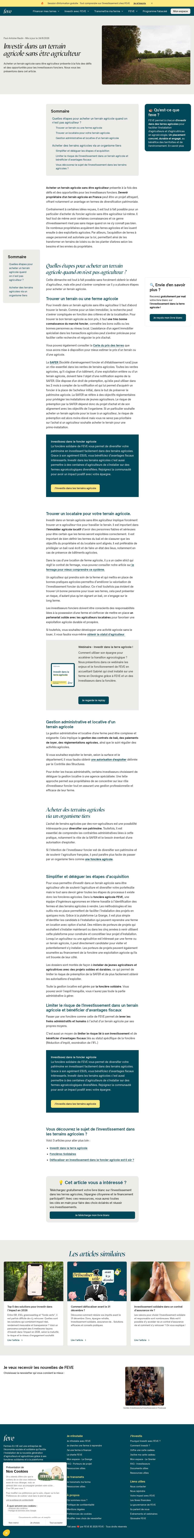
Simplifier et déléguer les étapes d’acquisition (83, 150)
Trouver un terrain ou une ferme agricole (79, 127)
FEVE (131, 11)
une (108, 759)
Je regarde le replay (93, 700)
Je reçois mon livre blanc (167, 317)
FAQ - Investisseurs (140, 1463)
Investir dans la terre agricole (68, 1148)
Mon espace (180, 11)
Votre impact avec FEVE (142, 1495)
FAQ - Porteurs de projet (79, 1463)
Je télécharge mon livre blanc (92, 1215)
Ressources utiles (76, 1468)
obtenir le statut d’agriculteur (106, 634)
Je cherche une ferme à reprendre (84, 1445)
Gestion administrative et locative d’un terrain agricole (87, 138)
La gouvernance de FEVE (143, 1504)
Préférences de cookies (79, 1514)
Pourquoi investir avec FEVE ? (145, 1441)
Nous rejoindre (137, 1491)
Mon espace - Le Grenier (143, 1459)
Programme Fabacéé (155, 11)
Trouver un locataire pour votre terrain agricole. (83, 132)
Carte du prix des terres (108, 345)
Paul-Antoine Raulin (13, 38)
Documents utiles (139, 1468)
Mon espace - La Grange (79, 1459)
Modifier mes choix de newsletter (84, 1518)
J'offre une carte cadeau (142, 1450)
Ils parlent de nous (139, 1509)
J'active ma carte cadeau (142, 1454)
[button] (152, 3)
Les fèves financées (140, 1500)
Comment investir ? (140, 1445)
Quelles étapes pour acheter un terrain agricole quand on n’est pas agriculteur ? (21, 272)
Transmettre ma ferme (107, 11)
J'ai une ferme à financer (79, 1450)
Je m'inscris (140, 3)
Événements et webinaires (143, 1514)
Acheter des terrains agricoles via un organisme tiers (21, 291)
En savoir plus (176, 145)
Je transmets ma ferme (79, 1482)
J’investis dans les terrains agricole (75, 488)
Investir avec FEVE (75, 11)
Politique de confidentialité (80, 1504)
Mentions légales (76, 1509)
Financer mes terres (44, 11)
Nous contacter (138, 1486)
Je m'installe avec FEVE (79, 1441)
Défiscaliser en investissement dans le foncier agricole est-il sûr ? (92, 1159)
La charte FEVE (74, 1454)
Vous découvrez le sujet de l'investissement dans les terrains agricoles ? (91, 166)
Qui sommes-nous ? (77, 1500)
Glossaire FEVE (138, 1518)
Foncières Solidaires (63, 1154)
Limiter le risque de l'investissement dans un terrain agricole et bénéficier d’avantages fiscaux (92, 157)
